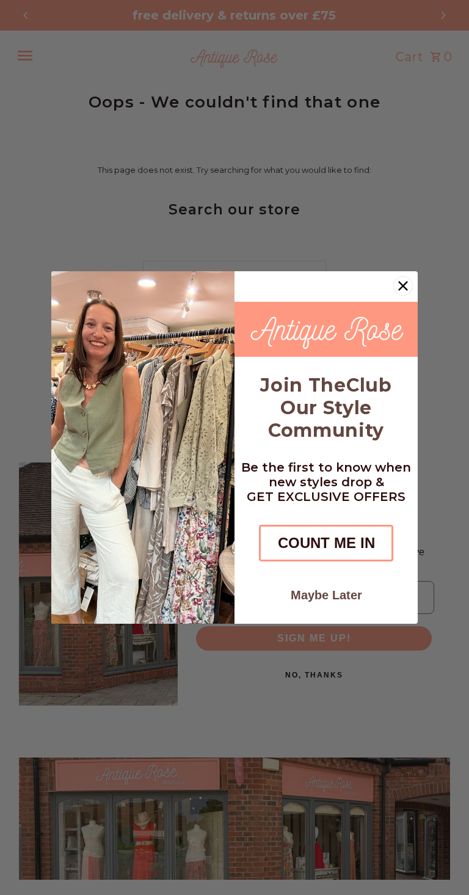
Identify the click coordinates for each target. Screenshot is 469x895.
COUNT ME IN (326, 543)
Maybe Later (326, 595)
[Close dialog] (403, 286)
